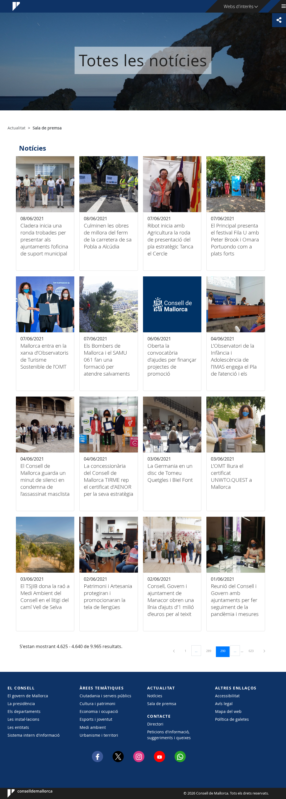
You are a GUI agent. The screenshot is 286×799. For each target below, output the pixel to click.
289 (210, 650)
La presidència (21, 703)
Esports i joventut (96, 719)
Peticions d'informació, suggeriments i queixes (169, 734)
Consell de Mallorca (24, 793)
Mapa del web (228, 711)
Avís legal (224, 703)
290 (225, 650)
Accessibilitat (227, 695)
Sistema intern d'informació (33, 735)
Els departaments (24, 711)
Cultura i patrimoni (97, 703)
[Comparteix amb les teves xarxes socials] (279, 20)
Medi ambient (93, 727)
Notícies (154, 695)
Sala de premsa (161, 703)
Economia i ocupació (99, 711)
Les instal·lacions (23, 719)
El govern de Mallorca (28, 695)
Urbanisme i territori (99, 735)
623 (253, 650)
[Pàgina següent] (264, 651)
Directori (155, 724)
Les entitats (18, 727)
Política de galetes (232, 719)
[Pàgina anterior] (174, 651)
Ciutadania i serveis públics (105, 695)
